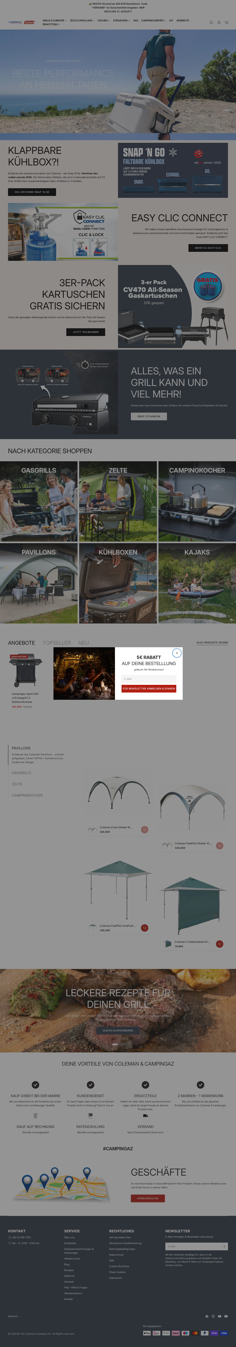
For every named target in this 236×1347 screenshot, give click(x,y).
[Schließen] (177, 653)
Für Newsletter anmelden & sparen (149, 688)
